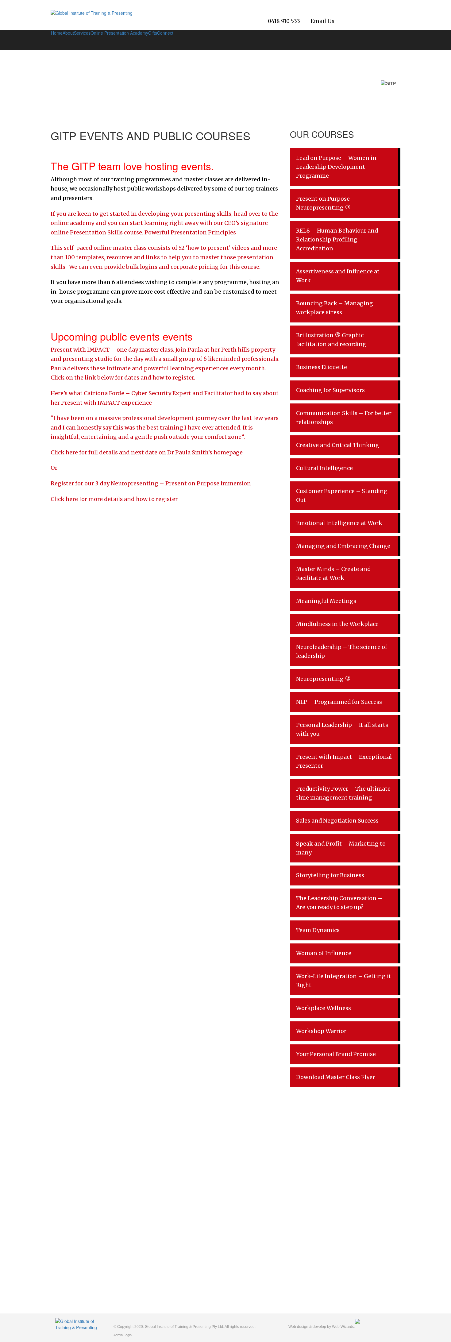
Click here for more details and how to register (115, 499)
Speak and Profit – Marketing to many (341, 848)
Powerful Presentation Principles (191, 232)
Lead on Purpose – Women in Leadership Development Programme (336, 167)
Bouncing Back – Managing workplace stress (334, 308)
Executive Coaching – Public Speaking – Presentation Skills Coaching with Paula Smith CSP (182, 1235)
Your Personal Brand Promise (336, 1054)
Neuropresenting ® (323, 679)
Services (82, 33)
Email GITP (379, 1213)
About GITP (66, 1178)
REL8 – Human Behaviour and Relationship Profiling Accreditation (337, 239)
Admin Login (123, 1335)
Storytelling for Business (330, 875)
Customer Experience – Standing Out (341, 495)
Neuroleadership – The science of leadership (341, 651)
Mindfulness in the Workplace (337, 624)
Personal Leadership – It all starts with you (342, 729)
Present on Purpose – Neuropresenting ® (326, 203)
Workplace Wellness (323, 1008)
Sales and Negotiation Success (337, 820)
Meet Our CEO (69, 1188)
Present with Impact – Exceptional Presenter (344, 761)
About (68, 33)
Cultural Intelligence (324, 468)
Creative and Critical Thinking (337, 445)
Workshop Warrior (321, 1031)
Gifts (152, 33)
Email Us (322, 21)
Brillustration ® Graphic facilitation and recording (331, 340)
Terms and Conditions (76, 1226)
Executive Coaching (162, 1217)
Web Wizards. (343, 1327)
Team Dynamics (318, 930)
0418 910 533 (284, 21)
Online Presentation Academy (119, 33)
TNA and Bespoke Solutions (170, 1176)
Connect (165, 33)
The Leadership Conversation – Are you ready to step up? (339, 903)
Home (57, 33)
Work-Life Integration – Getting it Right (343, 981)
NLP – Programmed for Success (339, 702)
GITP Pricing (155, 1196)
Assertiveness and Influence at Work (338, 276)
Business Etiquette (321, 367)
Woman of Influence (323, 953)
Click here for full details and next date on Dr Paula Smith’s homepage (147, 452)
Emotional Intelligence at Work (339, 523)
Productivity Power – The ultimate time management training (343, 793)
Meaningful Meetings (326, 601)
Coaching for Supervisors (330, 390)
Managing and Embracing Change (343, 546)
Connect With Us (159, 1251)
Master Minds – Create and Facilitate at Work (333, 573)
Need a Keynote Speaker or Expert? (178, 1207)
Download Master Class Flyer (335, 1077)
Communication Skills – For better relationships (343, 418)
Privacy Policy (68, 1216)
